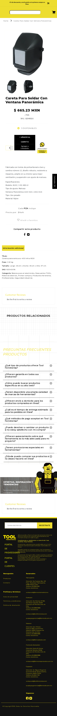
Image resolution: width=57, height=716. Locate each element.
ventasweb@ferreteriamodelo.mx (36, 592)
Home (5, 21)
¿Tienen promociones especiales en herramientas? (24, 448)
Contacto (6, 583)
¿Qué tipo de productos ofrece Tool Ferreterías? (24, 366)
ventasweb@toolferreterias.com (36, 614)
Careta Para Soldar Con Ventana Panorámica (32, 21)
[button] (50, 13)
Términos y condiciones (12, 601)
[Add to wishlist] (18, 220)
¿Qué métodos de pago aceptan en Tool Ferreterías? (27, 419)
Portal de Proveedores (10, 548)
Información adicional (13, 248)
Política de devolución (11, 605)
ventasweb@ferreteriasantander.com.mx (36, 661)
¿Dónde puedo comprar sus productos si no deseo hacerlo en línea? (27, 457)
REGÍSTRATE (44, 525)
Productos (7, 578)
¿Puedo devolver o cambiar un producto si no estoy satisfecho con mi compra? (27, 428)
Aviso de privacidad (10, 597)
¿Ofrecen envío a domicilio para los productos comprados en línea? (24, 402)
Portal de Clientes (9, 562)
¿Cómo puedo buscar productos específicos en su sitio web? (22, 384)
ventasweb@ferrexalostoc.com (36, 640)
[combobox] (25, 12)
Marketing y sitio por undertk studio (28, 710)
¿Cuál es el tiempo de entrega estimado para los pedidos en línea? (26, 410)
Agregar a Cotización (25, 147)
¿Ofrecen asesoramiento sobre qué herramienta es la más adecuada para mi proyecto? (27, 438)
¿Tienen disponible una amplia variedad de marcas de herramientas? (26, 393)
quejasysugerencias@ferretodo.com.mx (36, 618)
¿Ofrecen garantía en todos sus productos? (22, 375)
